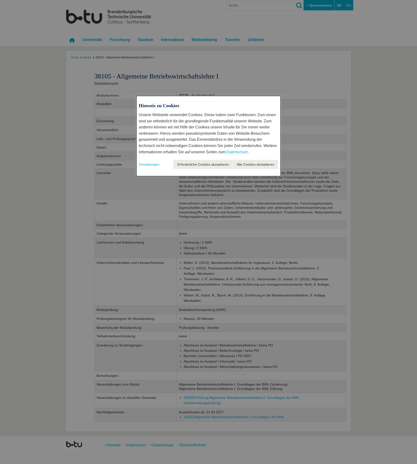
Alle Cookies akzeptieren (255, 164)
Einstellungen (149, 164)
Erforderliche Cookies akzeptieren (203, 164)
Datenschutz (237, 152)
